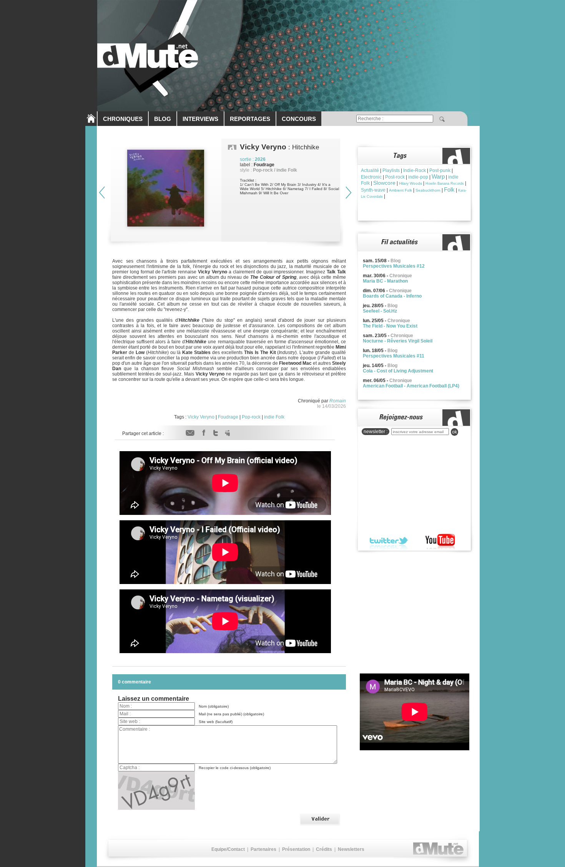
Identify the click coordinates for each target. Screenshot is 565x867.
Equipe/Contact (228, 849)
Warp (438, 176)
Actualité (370, 170)
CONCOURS (299, 119)
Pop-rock (251, 417)
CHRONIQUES (123, 119)
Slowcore (384, 183)
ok (454, 432)
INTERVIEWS (200, 119)
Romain (337, 401)
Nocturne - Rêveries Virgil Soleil (397, 341)
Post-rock (395, 177)
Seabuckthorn (427, 190)
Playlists (391, 170)
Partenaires (263, 849)
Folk (449, 189)
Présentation (296, 849)
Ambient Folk (400, 190)
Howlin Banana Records (444, 183)
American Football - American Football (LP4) (411, 386)
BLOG (162, 119)
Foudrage (228, 417)
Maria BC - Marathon (385, 281)
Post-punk (439, 170)
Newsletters (351, 849)
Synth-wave (373, 190)
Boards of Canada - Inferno (392, 296)
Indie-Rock (414, 170)
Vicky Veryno (201, 417)
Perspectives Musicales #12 (394, 266)
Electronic (371, 177)
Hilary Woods (410, 183)
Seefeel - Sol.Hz (380, 311)
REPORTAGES (250, 119)
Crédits (324, 849)
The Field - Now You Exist (390, 326)
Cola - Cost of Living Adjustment (398, 371)
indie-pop (418, 177)
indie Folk (274, 417)
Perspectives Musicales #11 (393, 356)
